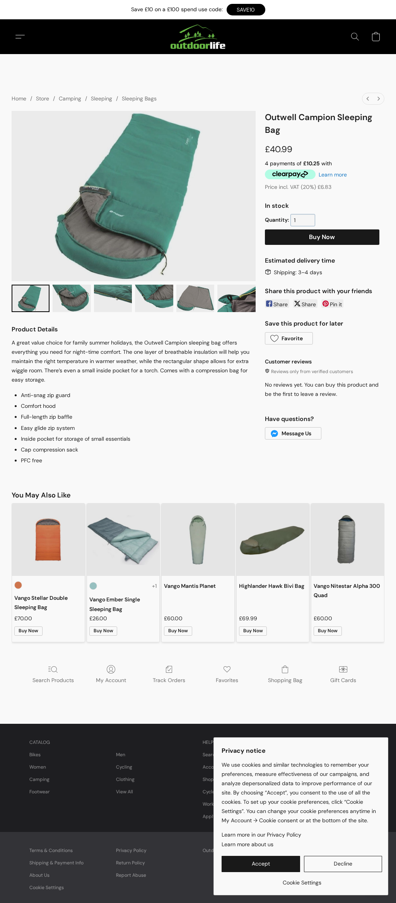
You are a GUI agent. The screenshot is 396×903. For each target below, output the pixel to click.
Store (42, 98)
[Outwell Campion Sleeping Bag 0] (31, 298)
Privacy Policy (131, 850)
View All (124, 792)
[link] (302, 879)
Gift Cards (343, 680)
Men (120, 755)
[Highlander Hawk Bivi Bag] (273, 540)
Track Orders (169, 680)
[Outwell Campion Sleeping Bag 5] (236, 298)
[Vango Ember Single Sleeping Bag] (123, 540)
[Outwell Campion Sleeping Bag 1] (71, 298)
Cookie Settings (46, 887)
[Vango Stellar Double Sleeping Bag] (48, 540)
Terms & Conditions (51, 850)
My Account (111, 680)
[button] (246, 9)
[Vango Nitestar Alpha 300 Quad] (347, 540)
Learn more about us (247, 844)
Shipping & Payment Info (56, 863)
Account (212, 767)
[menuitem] (367, 98)
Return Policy (130, 863)
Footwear (39, 792)
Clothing (125, 779)
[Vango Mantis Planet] (198, 540)
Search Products (53, 680)
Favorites (227, 680)
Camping (70, 98)
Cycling (124, 767)
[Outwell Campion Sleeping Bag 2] (113, 298)
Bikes (35, 755)
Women (37, 767)
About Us (39, 875)
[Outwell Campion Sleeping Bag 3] (154, 298)
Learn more (333, 174)
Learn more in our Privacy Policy (261, 834)
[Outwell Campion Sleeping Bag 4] (195, 298)
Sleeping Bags (139, 98)
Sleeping (101, 98)
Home (19, 98)
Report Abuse (131, 875)
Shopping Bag (285, 680)
